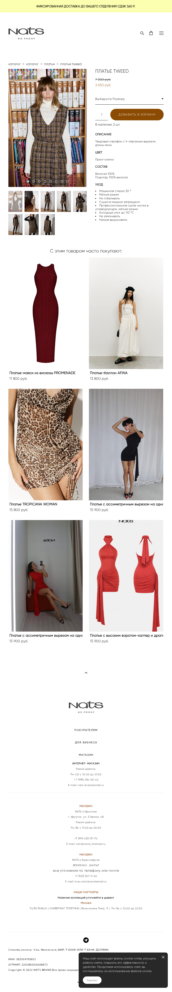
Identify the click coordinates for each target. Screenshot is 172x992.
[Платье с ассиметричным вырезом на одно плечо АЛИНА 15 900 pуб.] (126, 444)
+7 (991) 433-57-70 (85, 838)
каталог (14, 64)
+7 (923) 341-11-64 (86, 876)
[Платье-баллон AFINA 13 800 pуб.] (126, 313)
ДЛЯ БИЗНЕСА (86, 742)
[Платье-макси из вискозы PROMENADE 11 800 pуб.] (45, 313)
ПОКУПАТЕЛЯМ (86, 730)
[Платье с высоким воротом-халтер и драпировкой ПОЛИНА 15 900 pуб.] (126, 576)
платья (49, 64)
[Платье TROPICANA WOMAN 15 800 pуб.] (45, 444)
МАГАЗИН (86, 754)
